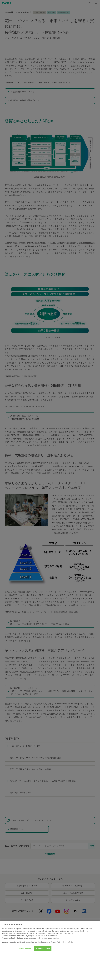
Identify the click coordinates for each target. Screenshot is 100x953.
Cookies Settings (24, 948)
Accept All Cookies (43, 948)
